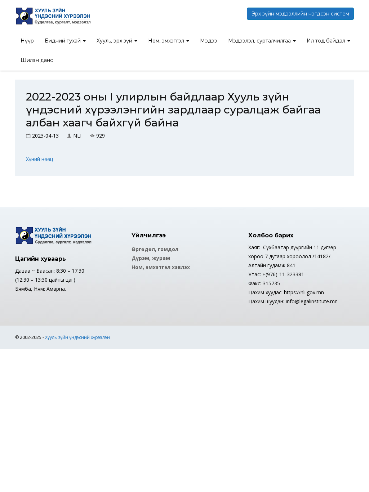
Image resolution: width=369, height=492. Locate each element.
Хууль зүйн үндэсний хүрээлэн (77, 337)
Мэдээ (208, 40)
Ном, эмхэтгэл (167, 40)
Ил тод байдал (327, 40)
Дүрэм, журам (151, 258)
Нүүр (27, 40)
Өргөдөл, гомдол (155, 249)
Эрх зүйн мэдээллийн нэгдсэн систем (300, 13)
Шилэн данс (37, 60)
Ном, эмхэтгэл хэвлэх (161, 267)
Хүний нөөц (39, 159)
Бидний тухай (63, 40)
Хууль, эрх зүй (115, 40)
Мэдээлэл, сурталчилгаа (260, 40)
